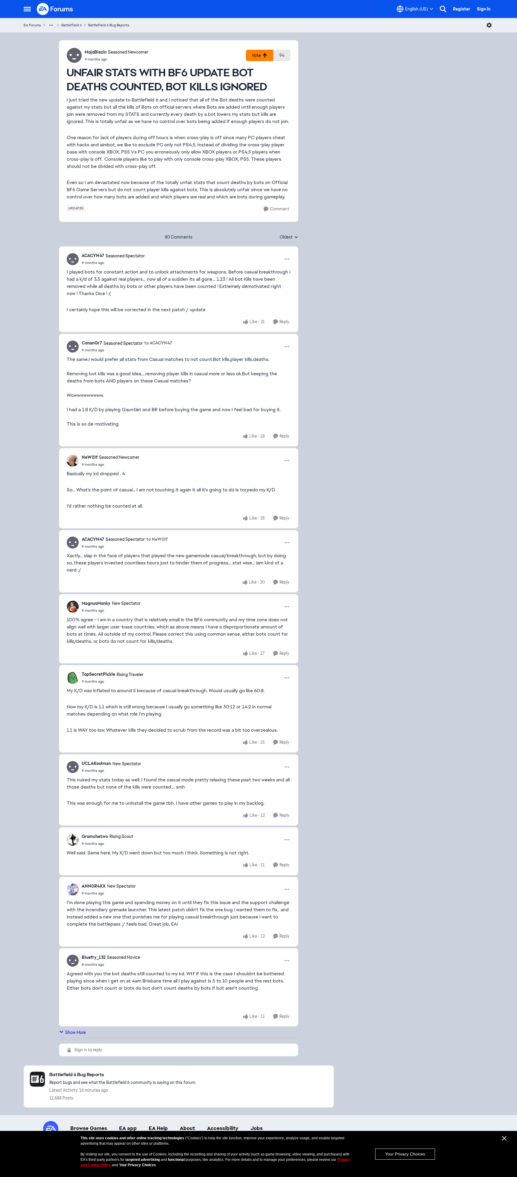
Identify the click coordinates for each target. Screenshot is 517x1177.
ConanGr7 (92, 343)
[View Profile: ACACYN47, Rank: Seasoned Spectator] (73, 259)
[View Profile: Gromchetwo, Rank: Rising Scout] (73, 840)
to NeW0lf (157, 539)
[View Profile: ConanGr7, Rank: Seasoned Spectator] (73, 347)
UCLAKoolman (96, 763)
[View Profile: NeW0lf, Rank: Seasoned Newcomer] (73, 461)
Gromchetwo (95, 836)
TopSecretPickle (98, 674)
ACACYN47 (93, 255)
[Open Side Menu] (27, 8)
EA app (128, 1128)
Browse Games (88, 1128)
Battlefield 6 (71, 25)
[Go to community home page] (55, 9)
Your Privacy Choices (405, 1154)
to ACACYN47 (158, 343)
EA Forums (32, 25)
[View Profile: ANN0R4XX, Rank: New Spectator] (73, 889)
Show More (75, 1032)
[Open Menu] (489, 25)
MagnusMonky (96, 603)
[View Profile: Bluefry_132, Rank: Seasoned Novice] (73, 961)
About (187, 1128)
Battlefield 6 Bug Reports (108, 25)
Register (461, 9)
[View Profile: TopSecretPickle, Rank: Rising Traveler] (73, 678)
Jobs (256, 1128)
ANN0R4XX (94, 886)
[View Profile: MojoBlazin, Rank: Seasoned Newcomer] (74, 55)
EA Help (158, 1128)
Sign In (483, 9)
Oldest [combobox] (289, 237)
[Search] (443, 9)
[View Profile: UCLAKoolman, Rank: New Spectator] (73, 767)
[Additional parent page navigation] (51, 25)
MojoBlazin (96, 52)
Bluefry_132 (94, 957)
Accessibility (222, 1128)
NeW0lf (90, 457)
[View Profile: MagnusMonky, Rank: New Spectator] (73, 607)
